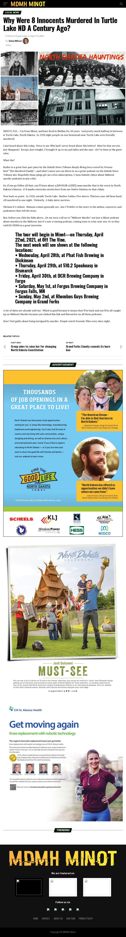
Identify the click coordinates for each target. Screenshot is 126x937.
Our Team (70, 918)
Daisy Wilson (15, 41)
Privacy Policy (86, 918)
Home (35, 918)
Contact (46, 918)
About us (58, 918)
